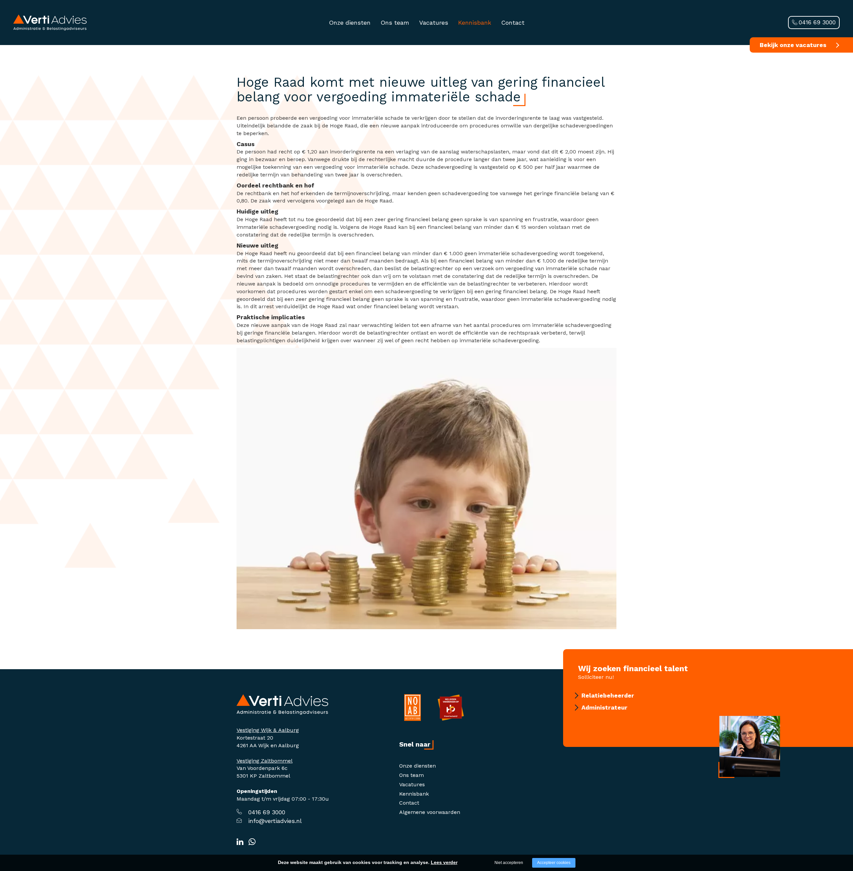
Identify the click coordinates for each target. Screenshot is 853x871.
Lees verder (444, 862)
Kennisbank (474, 22)
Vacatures (433, 22)
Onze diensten (350, 22)
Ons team (395, 22)
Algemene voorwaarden (429, 812)
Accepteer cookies (553, 862)
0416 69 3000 (817, 22)
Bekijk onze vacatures (793, 44)
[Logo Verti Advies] (50, 22)
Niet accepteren (508, 862)
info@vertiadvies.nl (275, 820)
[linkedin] (240, 842)
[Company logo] (282, 704)
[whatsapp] (252, 842)
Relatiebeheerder (607, 695)
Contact (512, 22)
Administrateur (604, 707)
